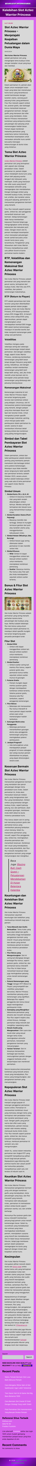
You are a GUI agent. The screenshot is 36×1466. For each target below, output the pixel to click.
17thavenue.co (21, 1325)
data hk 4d (6, 1424)
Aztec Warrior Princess (13, 161)
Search (5, 1354)
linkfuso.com (7, 1421)
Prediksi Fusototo (9, 1426)
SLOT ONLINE (9, 23)
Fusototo (16, 1431)
